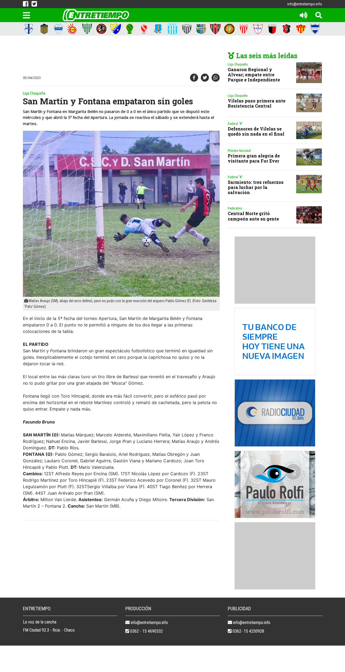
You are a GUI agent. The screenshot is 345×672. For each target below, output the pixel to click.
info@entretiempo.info (304, 4)
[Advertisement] (120, 56)
